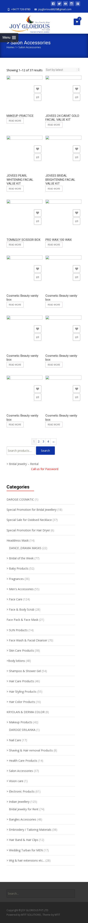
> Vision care (15, 781)
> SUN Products (17, 630)
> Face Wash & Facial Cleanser (27, 640)
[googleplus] (77, 4)
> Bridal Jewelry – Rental (22, 464)
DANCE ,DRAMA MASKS (25, 548)
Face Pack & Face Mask (22, 620)
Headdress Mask (18, 540)
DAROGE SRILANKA (22, 730)
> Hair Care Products (20, 681)
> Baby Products (17, 568)
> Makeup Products (19, 722)
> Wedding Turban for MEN (25, 850)
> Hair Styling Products (21, 691)
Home (10, 47)
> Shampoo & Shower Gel (24, 671)
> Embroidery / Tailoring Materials (29, 830)
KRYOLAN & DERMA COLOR (26, 712)
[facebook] (53, 4)
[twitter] (59, 4)
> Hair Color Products (21, 702)
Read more (15, 120)
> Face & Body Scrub (20, 609)
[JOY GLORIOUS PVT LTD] (27, 23)
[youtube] (65, 4)
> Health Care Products (22, 760)
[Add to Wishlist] (37, 89)
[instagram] (71, 4)
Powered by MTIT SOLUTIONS (24, 914)
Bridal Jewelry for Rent (23, 809)
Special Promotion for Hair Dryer (28, 530)
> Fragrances (15, 579)
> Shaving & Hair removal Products (30, 750)
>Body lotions (16, 661)
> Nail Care (14, 740)
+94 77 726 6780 (20, 9)
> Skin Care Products (20, 650)
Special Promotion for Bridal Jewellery (31, 510)
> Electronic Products (21, 791)
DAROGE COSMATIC (20, 499)
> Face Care (14, 599)
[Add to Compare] (37, 97)
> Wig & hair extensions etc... (26, 860)
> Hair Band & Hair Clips (22, 840)
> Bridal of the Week (20, 558)
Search (45, 451)
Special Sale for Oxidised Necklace (29, 520)
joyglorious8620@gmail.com (54, 9)
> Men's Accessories (20, 589)
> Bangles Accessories (21, 819)
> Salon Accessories (20, 771)
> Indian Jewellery (18, 802)
